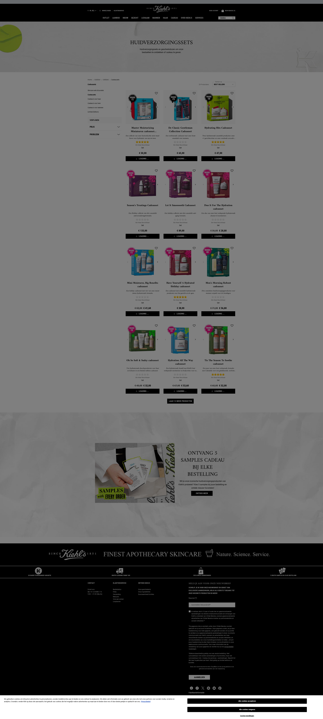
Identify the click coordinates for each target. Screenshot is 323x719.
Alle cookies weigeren (247, 709)
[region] (161, 707)
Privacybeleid (145, 701)
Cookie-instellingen (247, 716)
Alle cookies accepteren (247, 701)
